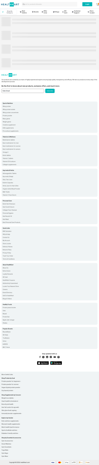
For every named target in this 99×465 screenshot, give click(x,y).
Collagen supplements (9, 164)
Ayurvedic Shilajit (8, 176)
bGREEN (5, 344)
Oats (4, 310)
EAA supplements (8, 128)
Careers (5, 289)
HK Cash (5, 277)
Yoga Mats (5, 450)
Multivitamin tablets (9, 140)
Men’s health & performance (10, 427)
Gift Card (65, 12)
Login (87, 4)
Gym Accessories (7, 441)
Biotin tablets (7, 155)
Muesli (5, 313)
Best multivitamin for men (11, 143)
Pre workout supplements (10, 131)
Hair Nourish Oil (7, 216)
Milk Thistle (6, 192)
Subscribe (50, 91)
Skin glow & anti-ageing (9, 410)
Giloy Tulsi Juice (7, 179)
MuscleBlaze (7, 332)
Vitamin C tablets (8, 158)
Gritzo (4, 341)
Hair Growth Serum (8, 207)
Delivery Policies (7, 246)
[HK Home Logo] (10, 4)
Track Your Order (8, 256)
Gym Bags (5, 453)
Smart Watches (6, 444)
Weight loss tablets (8, 398)
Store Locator (7, 243)
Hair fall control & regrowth (10, 407)
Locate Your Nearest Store (11, 286)
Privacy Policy (7, 253)
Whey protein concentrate (10, 112)
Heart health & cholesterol (10, 401)
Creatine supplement (9, 125)
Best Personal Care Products (11, 222)
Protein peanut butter (9, 307)
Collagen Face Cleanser (10, 210)
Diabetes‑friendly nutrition (10, 433)
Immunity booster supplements (11, 413)
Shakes (5, 323)
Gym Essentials (6, 447)
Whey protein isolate (9, 109)
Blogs (57, 12)
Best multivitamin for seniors (11, 149)
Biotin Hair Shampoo (9, 204)
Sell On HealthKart (8, 295)
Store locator (92, 12)
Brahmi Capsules (8, 182)
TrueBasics (6, 338)
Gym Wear (5, 456)
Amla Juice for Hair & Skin (10, 186)
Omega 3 (5, 152)
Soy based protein (7, 390)
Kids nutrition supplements (10, 421)
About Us (5, 268)
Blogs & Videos (7, 298)
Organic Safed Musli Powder (11, 189)
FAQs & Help (6, 234)
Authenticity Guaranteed (10, 283)
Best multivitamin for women (11, 146)
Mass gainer (6, 118)
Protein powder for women (10, 384)
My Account (6, 240)
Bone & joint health (7, 404)
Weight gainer (7, 122)
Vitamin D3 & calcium (9, 161)
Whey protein (7, 106)
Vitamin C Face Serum (9, 195)
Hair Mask (6, 219)
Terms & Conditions (9, 259)
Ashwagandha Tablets (9, 173)
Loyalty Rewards (8, 274)
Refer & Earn (6, 271)
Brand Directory (7, 292)
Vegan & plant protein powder (11, 387)
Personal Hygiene (8, 213)
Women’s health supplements (11, 424)
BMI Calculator (7, 231)
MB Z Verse (6, 347)
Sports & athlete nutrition (9, 430)
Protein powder (7, 115)
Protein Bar (6, 317)
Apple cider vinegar (8, 320)
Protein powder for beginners (11, 381)
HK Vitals (5, 335)
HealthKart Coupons (9, 280)
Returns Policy (7, 250)
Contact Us (6, 237)
